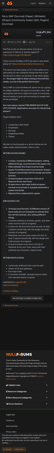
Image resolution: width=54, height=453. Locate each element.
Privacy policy (11, 432)
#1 (50, 42)
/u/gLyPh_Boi (20, 282)
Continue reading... (11, 291)
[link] (5, 285)
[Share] (46, 42)
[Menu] (3, 3)
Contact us (10, 420)
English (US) (10, 415)
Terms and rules (12, 426)
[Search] (50, 3)
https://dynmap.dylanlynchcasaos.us (28, 64)
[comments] (13, 285)
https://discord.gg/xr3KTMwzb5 (17, 55)
